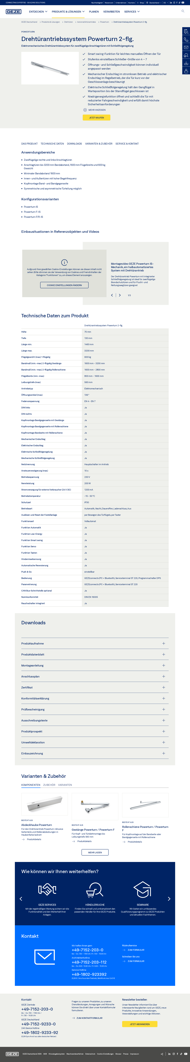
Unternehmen (121, 3)
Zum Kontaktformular (89, 1018)
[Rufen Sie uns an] (186, 39)
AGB (45, 1054)
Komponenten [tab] (30, 784)
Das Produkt (29, 143)
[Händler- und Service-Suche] (186, 55)
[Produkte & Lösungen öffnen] (83, 11)
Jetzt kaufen (96, 117)
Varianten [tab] (65, 784)
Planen (94, 11)
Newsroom (109, 3)
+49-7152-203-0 (87, 949)
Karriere (131, 3)
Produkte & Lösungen (66, 11)
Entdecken (36, 11)
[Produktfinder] (186, 31)
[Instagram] (174, 3)
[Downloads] (186, 63)
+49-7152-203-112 (89, 962)
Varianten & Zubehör (98, 143)
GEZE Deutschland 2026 (32, 1054)
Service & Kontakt (127, 143)
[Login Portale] (186, 71)
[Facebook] (177, 3)
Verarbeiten (111, 11)
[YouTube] (183, 3)
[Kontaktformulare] (186, 47)
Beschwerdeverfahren (75, 1054)
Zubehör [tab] (49, 784)
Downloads (74, 143)
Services (130, 11)
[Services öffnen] (138, 11)
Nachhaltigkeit (97, 3)
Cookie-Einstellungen (105, 1054)
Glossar (118, 1054)
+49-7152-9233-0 (38, 1024)
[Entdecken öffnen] (46, 11)
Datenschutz (90, 1054)
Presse (125, 1054)
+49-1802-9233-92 (39, 1032)
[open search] (183, 11)
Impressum (134, 1054)
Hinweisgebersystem (57, 1054)
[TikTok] (180, 3)
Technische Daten (52, 143)
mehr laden (95, 852)
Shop (141, 3)
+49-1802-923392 (89, 974)
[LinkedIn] (171, 3)
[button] (153, 3)
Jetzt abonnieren (140, 1024)
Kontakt (26, 999)
